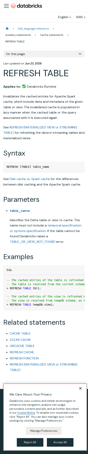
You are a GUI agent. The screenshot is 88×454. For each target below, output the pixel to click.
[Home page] (7, 28)
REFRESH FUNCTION (24, 358)
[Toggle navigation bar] (6, 6)
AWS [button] (79, 17)
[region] (45, 417)
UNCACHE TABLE (22, 346)
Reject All (30, 442)
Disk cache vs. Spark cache (30, 179)
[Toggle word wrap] (72, 280)
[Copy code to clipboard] (79, 166)
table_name (20, 211)
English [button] (63, 17)
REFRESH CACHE (22, 352)
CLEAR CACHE (20, 340)
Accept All (60, 442)
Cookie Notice (26, 412)
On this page (15, 54)
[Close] (80, 388)
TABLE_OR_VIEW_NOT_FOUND (32, 242)
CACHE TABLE (20, 333)
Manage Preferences (43, 431)
